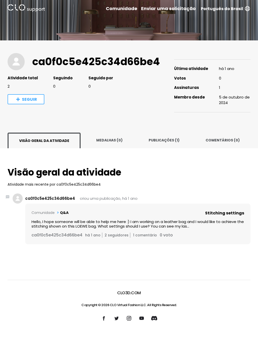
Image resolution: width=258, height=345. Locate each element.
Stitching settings (224, 213)
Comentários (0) (223, 140)
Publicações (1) (164, 140)
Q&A (64, 212)
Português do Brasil (222, 9)
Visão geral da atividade (44, 140)
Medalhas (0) (109, 140)
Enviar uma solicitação (168, 8)
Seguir (29, 99)
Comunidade (121, 8)
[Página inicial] (26, 9)
